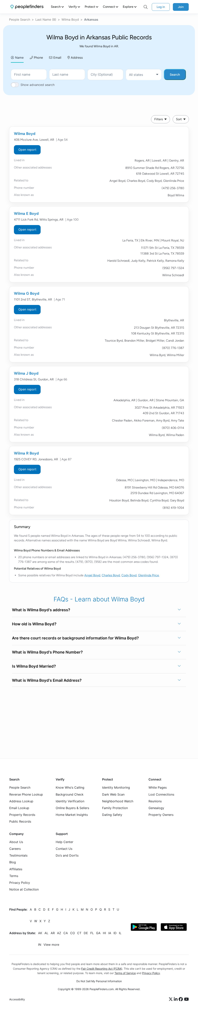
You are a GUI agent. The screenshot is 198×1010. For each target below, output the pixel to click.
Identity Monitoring (116, 788)
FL (92, 933)
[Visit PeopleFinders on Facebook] (181, 999)
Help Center (64, 842)
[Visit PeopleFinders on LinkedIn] (176, 999)
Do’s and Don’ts (67, 856)
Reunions (155, 801)
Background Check (70, 794)
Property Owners (160, 815)
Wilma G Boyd (26, 293)
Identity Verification (70, 801)
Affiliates (15, 869)
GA (98, 933)
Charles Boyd (111, 575)
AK (40, 933)
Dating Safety (112, 815)
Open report (27, 150)
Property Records (22, 815)
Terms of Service (125, 973)
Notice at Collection (24, 889)
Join (181, 7)
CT (79, 933)
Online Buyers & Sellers (72, 808)
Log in (161, 7)
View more (51, 945)
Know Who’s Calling (70, 788)
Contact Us (64, 849)
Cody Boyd (129, 575)
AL (46, 933)
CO (72, 933)
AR (53, 933)
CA (65, 933)
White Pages (157, 788)
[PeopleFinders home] (27, 7)
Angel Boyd (92, 575)
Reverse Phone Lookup (26, 794)
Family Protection (115, 808)
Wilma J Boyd (26, 373)
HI (104, 933)
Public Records (20, 822)
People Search (19, 19)
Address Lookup (21, 801)
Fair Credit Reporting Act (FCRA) (101, 968)
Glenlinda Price (148, 575)
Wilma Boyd (70, 19)
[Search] (146, 7)
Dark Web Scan (113, 794)
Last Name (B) (45, 19)
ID (115, 933)
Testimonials (18, 856)
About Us (16, 842)
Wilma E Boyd (26, 213)
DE (86, 933)
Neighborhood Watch (117, 801)
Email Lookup (19, 808)
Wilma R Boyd (26, 453)
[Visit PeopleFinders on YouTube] (186, 999)
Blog (12, 862)
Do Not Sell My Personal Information (99, 981)
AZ (59, 933)
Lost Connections (161, 794)
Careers (15, 849)
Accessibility (17, 999)
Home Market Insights (72, 815)
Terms (13, 876)
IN (39, 945)
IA (109, 933)
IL (120, 933)
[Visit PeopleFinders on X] (171, 999)
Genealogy (156, 808)
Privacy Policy (19, 883)
